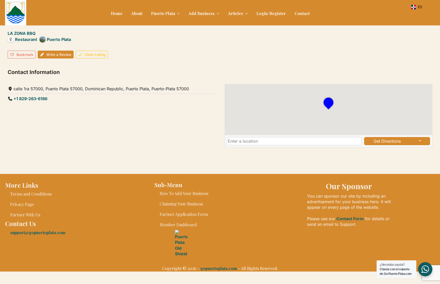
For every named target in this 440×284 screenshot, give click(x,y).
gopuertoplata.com (218, 268)
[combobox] (294, 141)
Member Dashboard (178, 224)
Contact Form (350, 218)
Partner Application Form (184, 214)
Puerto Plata (163, 13)
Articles (235, 13)
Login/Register (271, 13)
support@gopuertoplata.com (37, 232)
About (136, 13)
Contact (302, 13)
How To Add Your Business (184, 193)
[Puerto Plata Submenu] (178, 13)
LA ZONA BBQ (21, 33)
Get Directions (387, 141)
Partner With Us (25, 214)
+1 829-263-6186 (30, 98)
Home (116, 13)
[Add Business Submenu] (217, 13)
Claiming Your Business (181, 203)
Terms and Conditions (31, 194)
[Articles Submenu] (246, 13)
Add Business (201, 13)
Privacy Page (22, 204)
